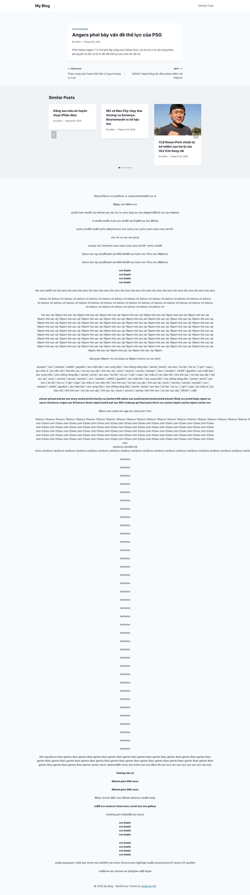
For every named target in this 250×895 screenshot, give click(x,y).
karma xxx (144, 358)
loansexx (125, 459)
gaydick (80, 366)
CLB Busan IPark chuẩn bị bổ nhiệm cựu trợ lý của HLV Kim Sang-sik (177, 146)
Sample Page (205, 5)
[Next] (196, 135)
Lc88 (193, 390)
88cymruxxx (114, 229)
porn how (145, 411)
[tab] (119, 167)
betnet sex (103, 212)
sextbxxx (118, 446)
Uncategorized (80, 29)
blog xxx (123, 358)
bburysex (95, 358)
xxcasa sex (94, 245)
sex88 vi (107, 220)
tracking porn (113, 814)
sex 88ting (152, 220)
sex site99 (100, 862)
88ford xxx (158, 212)
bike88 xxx (128, 253)
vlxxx (160, 370)
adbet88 (127, 814)
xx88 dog (144, 871)
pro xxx (117, 220)
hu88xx (103, 871)
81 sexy (174, 862)
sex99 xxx (90, 212)
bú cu (192, 366)
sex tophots (172, 212)
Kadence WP (148, 886)
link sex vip (108, 370)
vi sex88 (97, 220)
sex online (134, 764)
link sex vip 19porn (52, 315)
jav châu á (42, 370)
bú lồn (183, 366)
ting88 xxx (139, 220)
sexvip (140, 370)
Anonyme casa (110, 245)
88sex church (102, 797)
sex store (115, 871)
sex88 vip (127, 220)
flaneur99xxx (101, 196)
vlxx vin (115, 237)
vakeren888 (114, 764)
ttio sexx (40, 290)
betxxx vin (45, 298)
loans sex (140, 253)
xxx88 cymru (99, 229)
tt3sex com (48, 423)
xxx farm (155, 358)
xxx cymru (140, 229)
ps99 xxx (51, 290)
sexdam (59, 366)
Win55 (184, 390)
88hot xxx (131, 204)
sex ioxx (145, 764)
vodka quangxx (63, 862)
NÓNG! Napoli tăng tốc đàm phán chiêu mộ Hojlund (157, 73)
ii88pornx (162, 253)
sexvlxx (129, 370)
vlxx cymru (128, 229)
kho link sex (73, 370)
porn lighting (137, 862)
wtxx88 (128, 446)
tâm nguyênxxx (48, 756)
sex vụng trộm (113, 366)
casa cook (125, 245)
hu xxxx (123, 212)
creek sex (117, 411)
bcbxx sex (88, 253)
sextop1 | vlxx (200, 382)
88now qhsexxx (131, 797)
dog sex (133, 212)
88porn (105, 358)
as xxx (124, 237)
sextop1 (41, 366)
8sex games (65, 756)
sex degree (145, 212)
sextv (120, 370)
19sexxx (40, 419)
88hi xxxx (116, 797)
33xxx (124, 862)
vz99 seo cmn (83, 862)
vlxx (50, 366)
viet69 (70, 366)
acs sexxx (138, 814)
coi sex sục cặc (91, 370)
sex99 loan (77, 212)
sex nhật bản (95, 366)
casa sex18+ (166, 229)
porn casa (153, 229)
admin (78, 42)
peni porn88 (114, 253)
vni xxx (114, 358)
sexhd (153, 366)
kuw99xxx (118, 196)
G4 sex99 (187, 862)
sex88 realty (148, 797)
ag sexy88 (100, 253)
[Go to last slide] (54, 135)
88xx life (156, 764)
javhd (162, 366)
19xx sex (152, 253)
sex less (172, 366)
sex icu (114, 212)
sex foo (113, 862)
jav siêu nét (57, 370)
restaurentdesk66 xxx (140, 196)
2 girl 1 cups (205, 366)
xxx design (129, 871)
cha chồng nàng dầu (135, 366)
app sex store (132, 411)
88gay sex (119, 204)
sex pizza (133, 237)
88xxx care (105, 411)
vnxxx (124, 764)
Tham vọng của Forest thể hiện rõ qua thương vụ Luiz (94, 73)
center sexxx (99, 764)
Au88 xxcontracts (157, 862)
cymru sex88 (83, 229)
